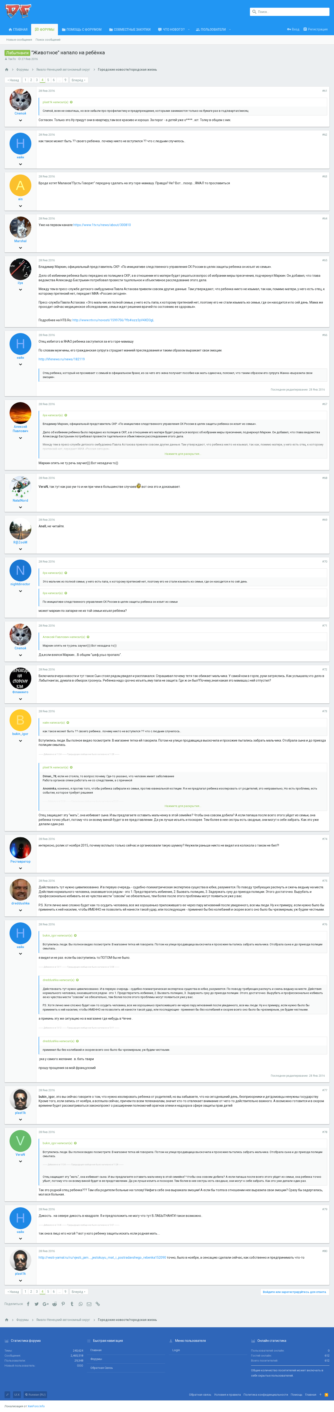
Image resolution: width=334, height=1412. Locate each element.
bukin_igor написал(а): (58, 935)
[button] (189, 29)
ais (20, 199)
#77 (324, 1090)
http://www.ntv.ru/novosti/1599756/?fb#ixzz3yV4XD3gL (113, 320)
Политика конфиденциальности (266, 1394)
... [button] (60, 80)
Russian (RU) (37, 1394)
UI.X (17, 1394)
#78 (324, 1132)
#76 (324, 924)
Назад (14, 80)
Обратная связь (101, 1368)
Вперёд (77, 80)
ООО (80, 1365)
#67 (324, 404)
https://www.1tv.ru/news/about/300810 (102, 225)
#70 (324, 561)
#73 (324, 711)
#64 (324, 218)
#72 (324, 669)
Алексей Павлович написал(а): (64, 637)
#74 (324, 839)
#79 (324, 1209)
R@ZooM (20, 542)
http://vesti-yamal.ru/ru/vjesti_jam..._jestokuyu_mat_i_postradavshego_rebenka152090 (102, 1257)
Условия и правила (227, 1394)
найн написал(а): (54, 722)
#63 (324, 176)
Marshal (20, 241)
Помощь (296, 1394)
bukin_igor (20, 734)
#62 (324, 134)
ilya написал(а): (53, 415)
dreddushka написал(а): (59, 980)
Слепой (20, 113)
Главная (96, 1350)
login (176, 1350)
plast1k (20, 1113)
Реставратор (20, 861)
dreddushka (20, 903)
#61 (324, 90)
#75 (324, 880)
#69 (324, 519)
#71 (324, 625)
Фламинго (20, 692)
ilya (20, 283)
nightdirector (20, 584)
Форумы (96, 1359)
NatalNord (20, 500)
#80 (324, 1251)
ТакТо (12, 59)
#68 (324, 478)
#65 (324, 260)
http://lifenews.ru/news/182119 (62, 359)
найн (20, 157)
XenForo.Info (36, 1406)
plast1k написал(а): (56, 102)
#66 (324, 335)
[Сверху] (320, 1394)
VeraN (20, 1154)
